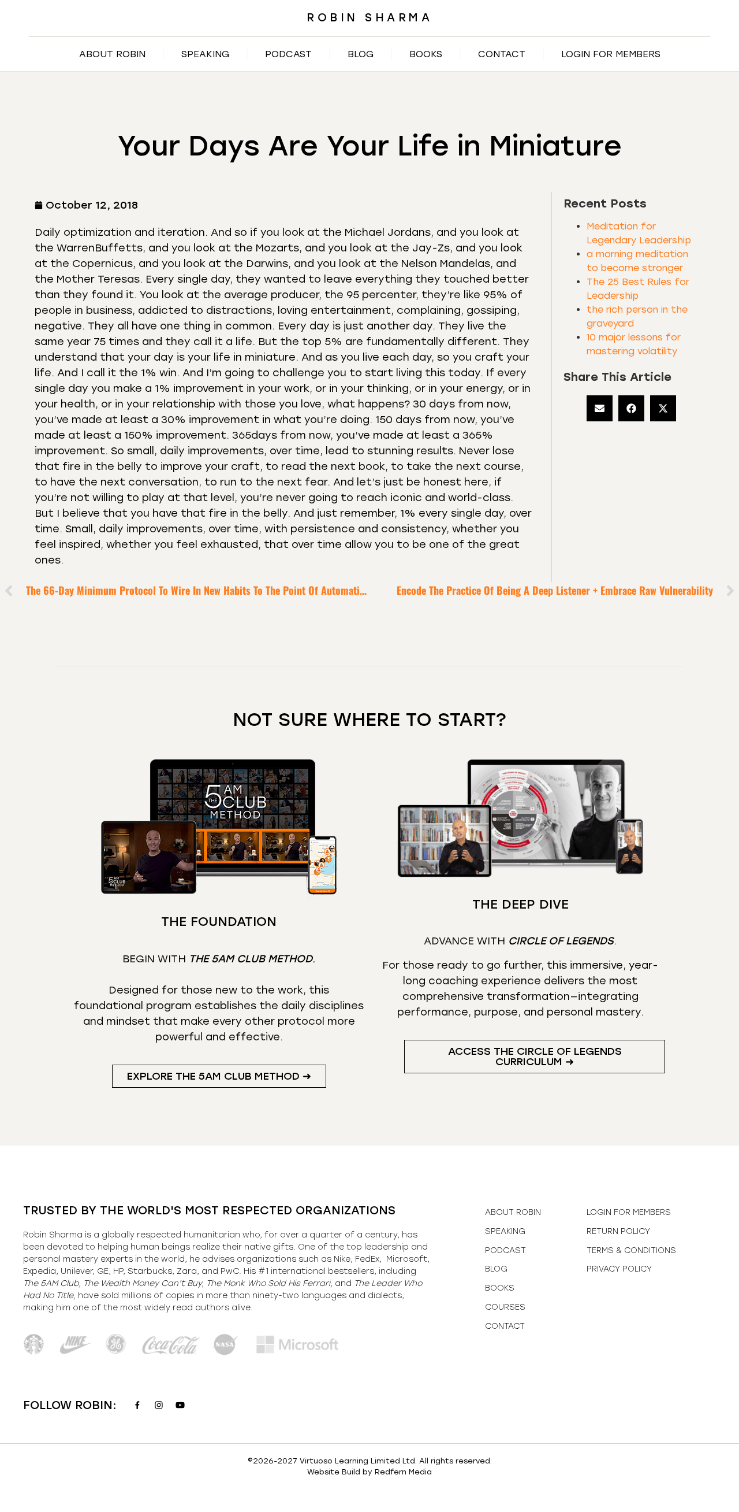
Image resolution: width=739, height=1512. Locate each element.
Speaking (205, 54)
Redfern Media (403, 1471)
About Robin (112, 54)
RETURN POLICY (618, 1231)
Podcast (288, 54)
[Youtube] (180, 1405)
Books (425, 54)
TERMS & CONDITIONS (631, 1250)
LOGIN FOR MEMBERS (610, 54)
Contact (501, 54)
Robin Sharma (369, 17)
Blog (361, 54)
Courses (505, 1307)
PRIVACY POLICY (619, 1269)
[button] (600, 408)
